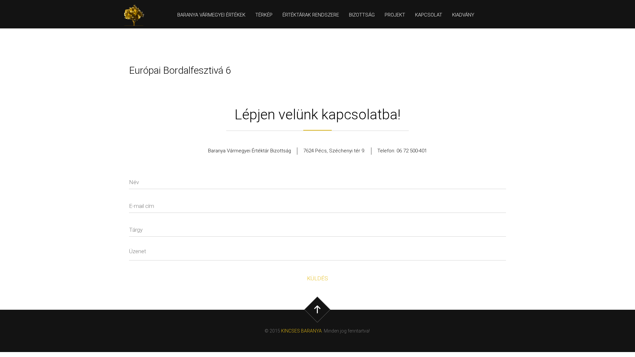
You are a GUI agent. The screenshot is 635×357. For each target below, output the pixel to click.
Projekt (395, 15)
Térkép (264, 15)
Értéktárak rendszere (310, 15)
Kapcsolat (428, 15)
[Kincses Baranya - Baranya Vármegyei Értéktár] (137, 15)
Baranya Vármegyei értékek (211, 15)
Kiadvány (463, 15)
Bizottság (362, 15)
